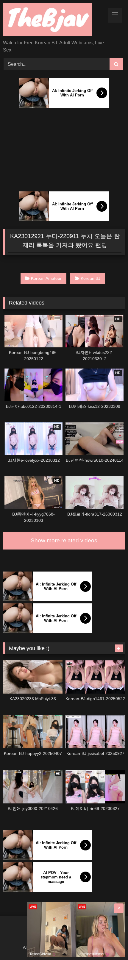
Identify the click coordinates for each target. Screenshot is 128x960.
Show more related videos (64, 540)
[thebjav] (52, 20)
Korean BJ (90, 278)
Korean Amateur (46, 278)
